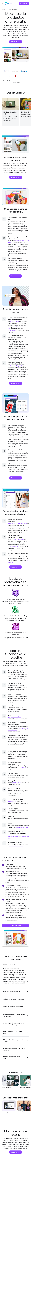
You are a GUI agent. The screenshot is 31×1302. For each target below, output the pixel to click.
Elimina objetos (12, 801)
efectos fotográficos (18, 539)
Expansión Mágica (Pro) (16, 366)
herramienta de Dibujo (21, 827)
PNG (22, 767)
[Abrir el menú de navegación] (2, 3)
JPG (20, 767)
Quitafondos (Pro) (13, 330)
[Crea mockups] (10, 1080)
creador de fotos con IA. (16, 846)
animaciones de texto (14, 546)
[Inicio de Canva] (9, 3)
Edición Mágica (14, 321)
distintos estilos (16, 783)
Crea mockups (6, 1087)
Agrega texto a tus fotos (14, 717)
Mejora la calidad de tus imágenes (17, 523)
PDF (26, 767)
